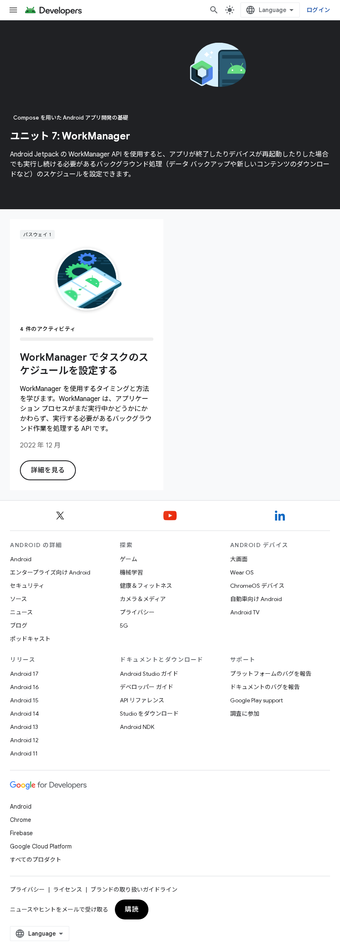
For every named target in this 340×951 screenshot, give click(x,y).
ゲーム (128, 559)
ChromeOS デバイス (257, 585)
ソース (18, 599)
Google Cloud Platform (41, 846)
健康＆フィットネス (146, 585)
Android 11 (24, 753)
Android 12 (24, 740)
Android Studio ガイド (149, 673)
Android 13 (24, 727)
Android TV (245, 612)
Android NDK (137, 727)
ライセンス (67, 889)
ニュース (21, 612)
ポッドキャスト (30, 639)
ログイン (318, 10)
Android (21, 559)
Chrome (20, 820)
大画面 (239, 559)
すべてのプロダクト (35, 859)
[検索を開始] (214, 10)
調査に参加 (244, 713)
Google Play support (256, 700)
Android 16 (24, 687)
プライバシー (137, 612)
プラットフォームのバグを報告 (270, 673)
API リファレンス (142, 700)
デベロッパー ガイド (146, 687)
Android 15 (24, 700)
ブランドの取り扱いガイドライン (133, 889)
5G (124, 625)
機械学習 (131, 572)
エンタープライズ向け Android (50, 572)
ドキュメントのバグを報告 (265, 687)
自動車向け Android (256, 599)
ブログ (18, 625)
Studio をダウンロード (149, 713)
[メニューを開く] (13, 10)
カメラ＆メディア (143, 599)
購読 (131, 909)
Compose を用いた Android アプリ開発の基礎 (70, 117)
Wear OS (242, 572)
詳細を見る (48, 470)
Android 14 (24, 713)
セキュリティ (27, 585)
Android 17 (24, 673)
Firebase (21, 833)
